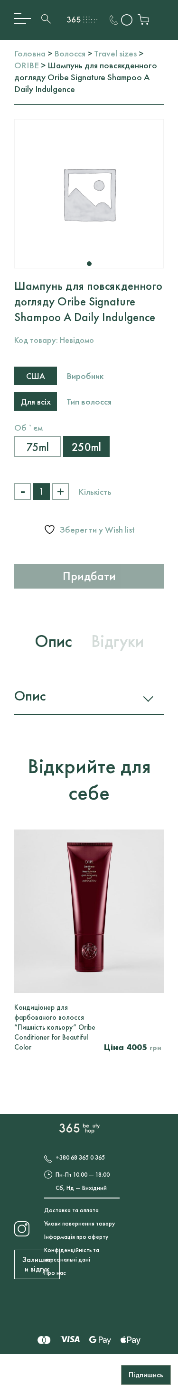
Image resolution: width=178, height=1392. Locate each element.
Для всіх (36, 401)
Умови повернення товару (79, 1223)
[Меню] (22, 19)
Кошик (144, 20)
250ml (86, 447)
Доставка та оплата (71, 1210)
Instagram (22, 1228)
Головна (30, 53)
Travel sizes (115, 53)
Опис (30, 696)
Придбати (89, 576)
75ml (38, 447)
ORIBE (26, 65)
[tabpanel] (89, 193)
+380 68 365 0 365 (80, 1157)
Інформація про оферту (76, 1237)
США (35, 375)
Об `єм (28, 427)
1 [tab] (89, 263)
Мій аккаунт (127, 20)
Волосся (69, 53)
